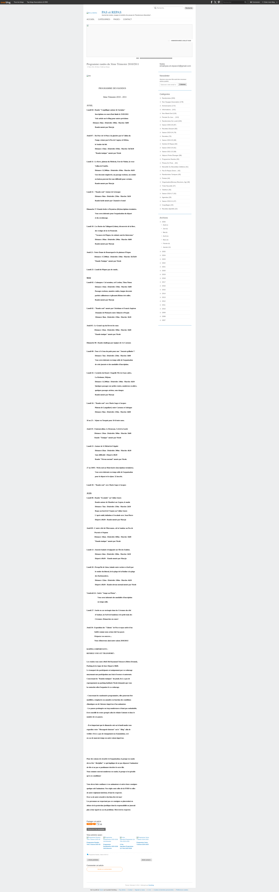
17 (156, 58)
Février (165, 243)
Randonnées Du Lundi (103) (172, 121)
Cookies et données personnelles (164, 890)
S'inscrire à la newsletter (96, 829)
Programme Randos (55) (170, 159)
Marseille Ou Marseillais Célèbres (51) (175, 167)
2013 (164, 297)
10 (147, 58)
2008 (164, 316)
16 (154, 58)
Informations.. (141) (169, 109)
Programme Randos (94, 854)
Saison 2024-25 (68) (169, 140)
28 (169, 58)
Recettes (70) (166, 136)
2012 (164, 301)
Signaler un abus (140, 890)
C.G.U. (149, 890)
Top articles (122, 890)
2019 (164, 274)
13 (151, 58)
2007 (164, 320)
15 (153, 58)
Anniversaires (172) (169, 106)
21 (160, 58)
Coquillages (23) (167, 205)
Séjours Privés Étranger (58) (172, 155)
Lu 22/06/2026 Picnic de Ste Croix (179, 40)
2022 (164, 263)
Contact (127, 19)
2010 (164, 309)
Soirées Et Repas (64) (169, 144)
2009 (164, 312)
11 (148, 58)
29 (170, 58)
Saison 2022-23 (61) (169, 148)
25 (165, 58)
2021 (164, 267)
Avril (164, 236)
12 (150, 58)
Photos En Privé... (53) (170, 163)
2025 (164, 251)
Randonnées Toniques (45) (171, 174)
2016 (164, 286)
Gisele (101, 890)
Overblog (151, 885)
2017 (164, 282)
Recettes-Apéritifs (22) (170, 209)
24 (164, 58)
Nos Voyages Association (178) (172, 102)
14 (152, 58)
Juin (164, 228)
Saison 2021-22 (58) (169, 151)
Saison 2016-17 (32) (169, 193)
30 (171, 58)
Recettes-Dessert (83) (169, 129)
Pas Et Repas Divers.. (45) (171, 170)
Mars (164, 240)
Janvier (165, 247)
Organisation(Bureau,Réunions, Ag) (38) (176, 182)
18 (157, 58)
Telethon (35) (166, 190)
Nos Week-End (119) (169, 113)
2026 (164, 222)
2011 (163, 305)
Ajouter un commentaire (105, 869)
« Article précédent (93, 859)
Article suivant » (146, 859)
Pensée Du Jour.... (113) (170, 117)
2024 (164, 255)
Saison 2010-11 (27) (169, 201)
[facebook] (211, 2)
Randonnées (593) (168, 98)
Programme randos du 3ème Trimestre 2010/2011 (113, 64)
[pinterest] (218, 2)
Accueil (90, 19)
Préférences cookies (182, 890)
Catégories (104, 19)
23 (163, 58)
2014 (164, 293)
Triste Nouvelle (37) (169, 186)
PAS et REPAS (111, 12)
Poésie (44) (166, 178)
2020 (164, 270)
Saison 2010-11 (104, 854)
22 (162, 58)
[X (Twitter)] (215, 2)
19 (158, 58)
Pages (116, 19)
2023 (164, 259)
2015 (164, 290)
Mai (164, 232)
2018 (164, 278)
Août (164, 225)
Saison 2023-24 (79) (169, 132)
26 (166, 58)
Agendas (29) (166, 197)
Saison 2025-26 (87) (169, 125)
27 (168, 58)
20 (159, 58)
